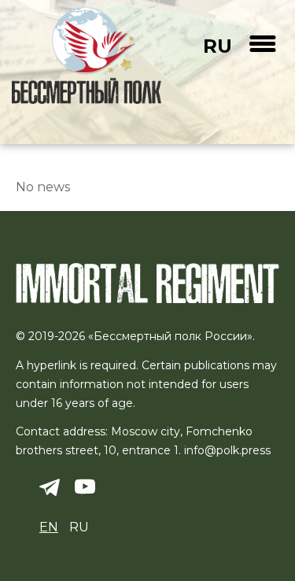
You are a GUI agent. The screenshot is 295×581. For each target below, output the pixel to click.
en (48, 527)
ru (217, 46)
